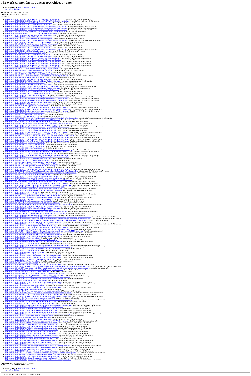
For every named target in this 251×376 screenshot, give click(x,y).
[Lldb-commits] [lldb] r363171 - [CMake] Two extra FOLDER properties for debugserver (33, 164)
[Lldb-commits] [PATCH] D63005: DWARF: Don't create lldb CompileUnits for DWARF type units (36, 26)
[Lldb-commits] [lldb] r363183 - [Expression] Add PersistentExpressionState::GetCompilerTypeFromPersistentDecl (40, 173)
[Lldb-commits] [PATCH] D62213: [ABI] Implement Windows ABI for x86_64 (30, 259)
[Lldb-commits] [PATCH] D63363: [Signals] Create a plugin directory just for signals (31, 331)
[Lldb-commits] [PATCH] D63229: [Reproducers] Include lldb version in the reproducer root (34, 176)
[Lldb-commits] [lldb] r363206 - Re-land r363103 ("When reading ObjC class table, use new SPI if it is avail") (39, 180)
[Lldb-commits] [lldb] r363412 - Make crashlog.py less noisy (24, 289)
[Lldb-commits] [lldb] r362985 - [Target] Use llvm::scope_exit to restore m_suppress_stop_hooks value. (37, 76)
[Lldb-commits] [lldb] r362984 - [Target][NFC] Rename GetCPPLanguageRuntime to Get (33, 74)
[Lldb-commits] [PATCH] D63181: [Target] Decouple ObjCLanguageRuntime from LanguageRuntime (37, 137)
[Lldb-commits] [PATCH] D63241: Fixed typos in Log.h (22, 192)
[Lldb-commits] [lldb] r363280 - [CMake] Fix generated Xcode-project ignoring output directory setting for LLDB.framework (44, 231)
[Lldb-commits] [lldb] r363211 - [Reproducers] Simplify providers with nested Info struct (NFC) (35, 187)
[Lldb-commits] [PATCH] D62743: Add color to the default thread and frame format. (31, 310)
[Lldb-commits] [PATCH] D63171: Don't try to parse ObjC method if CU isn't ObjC (31, 121)
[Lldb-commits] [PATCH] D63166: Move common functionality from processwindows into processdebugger (38, 109)
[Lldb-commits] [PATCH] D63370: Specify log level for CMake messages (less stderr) (32, 335)
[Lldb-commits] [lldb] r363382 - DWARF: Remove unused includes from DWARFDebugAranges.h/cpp (37, 277)
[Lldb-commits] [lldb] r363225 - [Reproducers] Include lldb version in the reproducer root (32, 196)
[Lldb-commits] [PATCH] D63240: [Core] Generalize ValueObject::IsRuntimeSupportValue (33, 190)
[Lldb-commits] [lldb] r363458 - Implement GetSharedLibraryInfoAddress (28, 317)
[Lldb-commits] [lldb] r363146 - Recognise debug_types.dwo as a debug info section (31, 162)
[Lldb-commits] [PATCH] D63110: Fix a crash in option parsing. (25, 77)
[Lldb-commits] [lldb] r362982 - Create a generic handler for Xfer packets (28, 72)
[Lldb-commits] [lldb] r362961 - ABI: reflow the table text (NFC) (25, 53)
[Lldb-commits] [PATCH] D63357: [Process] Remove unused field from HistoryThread (32, 308)
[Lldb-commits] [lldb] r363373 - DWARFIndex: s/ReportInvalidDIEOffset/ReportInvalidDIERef (35, 273)
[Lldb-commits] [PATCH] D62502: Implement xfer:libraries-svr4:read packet (29, 35)
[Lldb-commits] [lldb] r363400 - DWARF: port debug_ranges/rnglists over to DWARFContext (34, 278)
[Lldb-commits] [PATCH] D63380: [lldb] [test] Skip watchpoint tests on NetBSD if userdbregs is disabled (38, 345)
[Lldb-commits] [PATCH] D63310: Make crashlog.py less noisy (25, 252)
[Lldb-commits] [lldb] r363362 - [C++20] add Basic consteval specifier (27, 271)
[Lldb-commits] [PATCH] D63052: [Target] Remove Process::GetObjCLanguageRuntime (33, 19)
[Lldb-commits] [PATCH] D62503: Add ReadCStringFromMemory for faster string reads (32, 81)
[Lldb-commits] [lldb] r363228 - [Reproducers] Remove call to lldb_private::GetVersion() (32, 203)
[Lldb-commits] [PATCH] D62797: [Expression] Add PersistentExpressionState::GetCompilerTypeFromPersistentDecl (42, 118)
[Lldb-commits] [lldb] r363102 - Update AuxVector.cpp (22, 116)
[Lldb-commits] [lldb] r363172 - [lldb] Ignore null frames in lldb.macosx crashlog (30, 166)
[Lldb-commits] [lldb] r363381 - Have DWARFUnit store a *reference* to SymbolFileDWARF (34, 275)
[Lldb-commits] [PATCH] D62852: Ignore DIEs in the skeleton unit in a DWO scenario (32, 86)
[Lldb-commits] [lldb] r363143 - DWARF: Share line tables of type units (27, 160)
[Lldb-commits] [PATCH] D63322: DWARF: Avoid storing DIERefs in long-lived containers (34, 270)
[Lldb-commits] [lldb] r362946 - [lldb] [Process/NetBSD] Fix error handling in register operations (35, 31)
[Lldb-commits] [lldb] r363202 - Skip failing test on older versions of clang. (28, 174)
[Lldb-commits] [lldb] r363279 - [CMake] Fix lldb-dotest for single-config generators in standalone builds (37, 229)
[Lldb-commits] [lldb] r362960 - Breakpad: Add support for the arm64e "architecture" (31, 44)
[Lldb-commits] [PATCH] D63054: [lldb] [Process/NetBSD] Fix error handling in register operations (36, 30)
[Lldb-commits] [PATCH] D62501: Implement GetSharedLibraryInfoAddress (29, 42)
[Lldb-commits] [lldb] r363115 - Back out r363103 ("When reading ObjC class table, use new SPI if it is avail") (39, 136)
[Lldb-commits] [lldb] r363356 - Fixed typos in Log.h (21, 263)
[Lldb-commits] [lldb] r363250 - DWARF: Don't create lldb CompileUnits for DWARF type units (35, 213)
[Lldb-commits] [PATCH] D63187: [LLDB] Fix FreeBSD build (25, 143)
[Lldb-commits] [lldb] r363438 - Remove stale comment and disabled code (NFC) (30, 298)
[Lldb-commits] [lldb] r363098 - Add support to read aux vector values (27, 106)
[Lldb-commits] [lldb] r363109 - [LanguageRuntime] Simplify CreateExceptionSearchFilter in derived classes (39, 123)
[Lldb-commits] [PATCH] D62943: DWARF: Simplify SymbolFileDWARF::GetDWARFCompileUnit (37, 21)
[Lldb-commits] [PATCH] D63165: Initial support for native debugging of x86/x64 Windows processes (37, 107)
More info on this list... (12, 9)
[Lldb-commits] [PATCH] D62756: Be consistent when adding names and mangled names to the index (37, 97)
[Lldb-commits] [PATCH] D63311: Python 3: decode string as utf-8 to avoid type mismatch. (33, 256)
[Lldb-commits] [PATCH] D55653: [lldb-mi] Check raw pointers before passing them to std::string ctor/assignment (40, 353)
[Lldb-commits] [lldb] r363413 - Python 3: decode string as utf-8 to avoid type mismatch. (32, 291)
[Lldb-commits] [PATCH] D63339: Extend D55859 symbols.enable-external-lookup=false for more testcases (38, 293)
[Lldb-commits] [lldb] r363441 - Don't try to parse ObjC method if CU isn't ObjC (30, 303)
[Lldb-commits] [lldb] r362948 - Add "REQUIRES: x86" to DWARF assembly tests (31, 33)
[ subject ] (27, 7)
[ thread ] (21, 7)
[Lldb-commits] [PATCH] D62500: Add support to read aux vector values (28, 104)
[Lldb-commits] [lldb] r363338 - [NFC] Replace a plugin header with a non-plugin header (33, 248)
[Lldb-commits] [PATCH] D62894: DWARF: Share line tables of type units (28, 23)
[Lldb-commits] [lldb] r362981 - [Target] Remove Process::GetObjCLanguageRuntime (32, 68)
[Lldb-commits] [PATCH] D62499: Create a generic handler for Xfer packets (29, 70)
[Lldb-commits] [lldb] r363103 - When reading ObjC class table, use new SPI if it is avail (32, 120)
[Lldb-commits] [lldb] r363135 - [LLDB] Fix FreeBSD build (24, 148)
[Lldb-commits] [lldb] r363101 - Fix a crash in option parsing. (24, 114)
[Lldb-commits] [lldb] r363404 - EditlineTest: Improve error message (26, 280)
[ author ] (33, 7)
